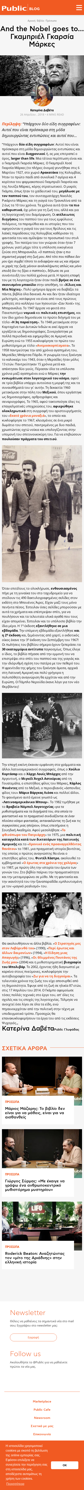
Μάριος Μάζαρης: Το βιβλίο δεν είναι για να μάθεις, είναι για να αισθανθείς (35, 1113)
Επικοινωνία (42, 1434)
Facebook (15, 1379)
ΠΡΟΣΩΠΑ (12, 1102)
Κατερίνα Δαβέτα (42, 110)
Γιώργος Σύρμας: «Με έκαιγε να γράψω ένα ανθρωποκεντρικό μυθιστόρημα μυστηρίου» (35, 1185)
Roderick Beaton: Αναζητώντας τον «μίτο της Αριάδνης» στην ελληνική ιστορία (35, 1258)
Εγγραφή (33, 1337)
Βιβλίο (40, 21)
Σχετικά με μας (42, 1426)
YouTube (34, 1379)
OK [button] (65, 1465)
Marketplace (42, 1401)
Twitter (25, 1379)
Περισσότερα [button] (15, 1484)
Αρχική (31, 21)
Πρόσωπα (51, 21)
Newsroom (42, 1417)
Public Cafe (42, 1409)
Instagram (44, 1379)
